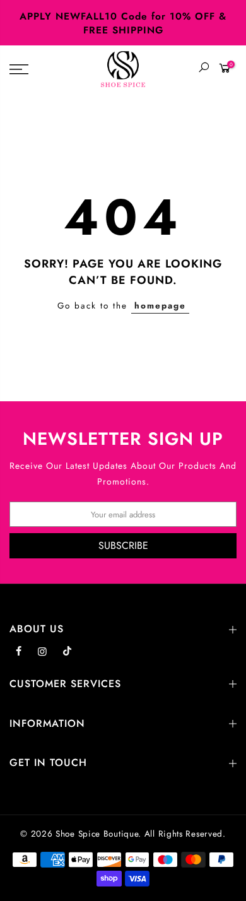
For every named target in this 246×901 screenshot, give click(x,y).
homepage (160, 306)
